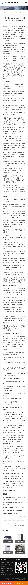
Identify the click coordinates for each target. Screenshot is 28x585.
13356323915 (8, 583)
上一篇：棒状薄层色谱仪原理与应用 (11, 523)
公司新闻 (16, 12)
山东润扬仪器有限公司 (16, 578)
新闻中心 (11, 12)
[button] (26, 2)
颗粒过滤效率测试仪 (13, 333)
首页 (7, 12)
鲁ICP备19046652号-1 (13, 579)
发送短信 (22, 583)
